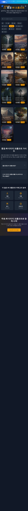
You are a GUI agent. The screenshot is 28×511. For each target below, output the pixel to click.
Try (9, 49)
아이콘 (5, 31)
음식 (20, 23)
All (2, 23)
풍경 (12, 26)
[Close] (26, 2)
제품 (14, 23)
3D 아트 (12, 28)
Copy (5, 49)
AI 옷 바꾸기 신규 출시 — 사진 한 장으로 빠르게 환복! (16, 2)
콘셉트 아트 (19, 26)
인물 (8, 23)
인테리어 (5, 26)
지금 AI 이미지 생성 (14, 230)
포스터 (19, 28)
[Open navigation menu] (25, 6)
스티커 (5, 28)
